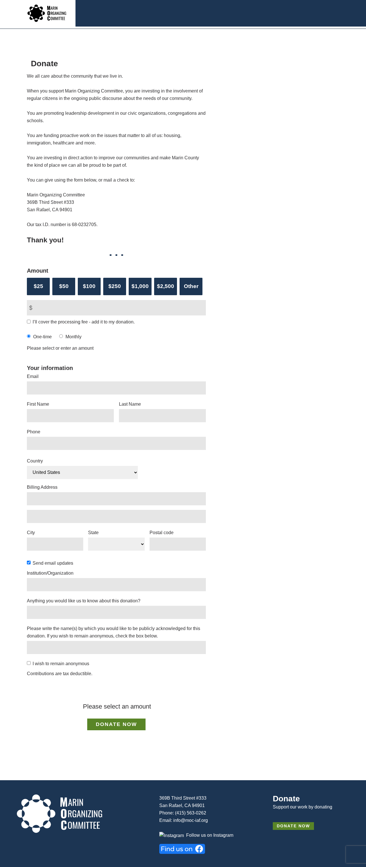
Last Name (130, 404)
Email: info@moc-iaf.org (183, 820)
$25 (38, 286)
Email (33, 376)
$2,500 (165, 286)
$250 (114, 286)
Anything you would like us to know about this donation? (83, 600)
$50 (64, 286)
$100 (89, 286)
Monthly (73, 336)
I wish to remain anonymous (61, 663)
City (31, 532)
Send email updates (53, 563)
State (93, 532)
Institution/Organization (50, 573)
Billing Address (42, 487)
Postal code (162, 532)
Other (191, 286)
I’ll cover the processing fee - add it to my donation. (84, 321)
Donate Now (293, 826)
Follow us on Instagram (209, 835)
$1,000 (140, 286)
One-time (42, 336)
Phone (33, 431)
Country (35, 460)
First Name (38, 404)
